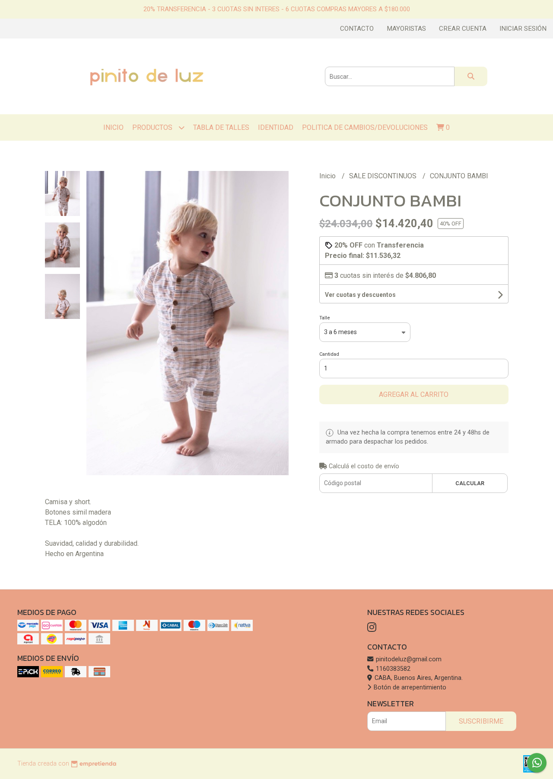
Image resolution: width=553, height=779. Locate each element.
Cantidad (329, 354)
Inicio (113, 127)
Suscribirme (481, 721)
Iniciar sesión (523, 28)
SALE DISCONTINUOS (383, 176)
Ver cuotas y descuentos (360, 294)
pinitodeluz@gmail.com (408, 659)
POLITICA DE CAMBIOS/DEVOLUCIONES (365, 127)
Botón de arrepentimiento (409, 687)
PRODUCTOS (153, 127)
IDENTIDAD (275, 127)
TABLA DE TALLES (221, 127)
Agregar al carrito (413, 394)
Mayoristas (406, 28)
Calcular (469, 483)
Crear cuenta (462, 28)
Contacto (357, 28)
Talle (324, 318)
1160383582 (392, 669)
